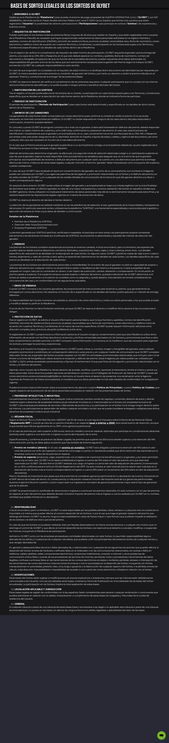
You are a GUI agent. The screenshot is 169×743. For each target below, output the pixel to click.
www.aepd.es (52, 379)
